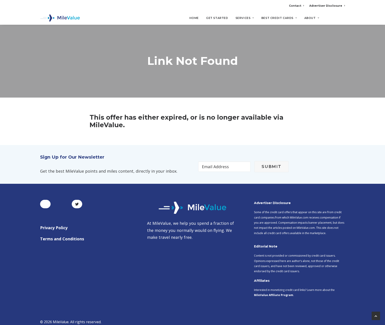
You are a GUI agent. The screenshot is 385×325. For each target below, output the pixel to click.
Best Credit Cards (277, 18)
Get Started (217, 18)
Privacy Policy (54, 227)
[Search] (342, 20)
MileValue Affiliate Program (273, 295)
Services (243, 18)
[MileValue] (60, 18)
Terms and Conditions (62, 238)
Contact (295, 5)
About (310, 18)
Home (194, 18)
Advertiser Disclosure (325, 5)
